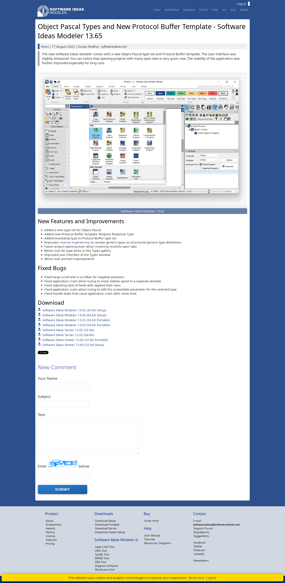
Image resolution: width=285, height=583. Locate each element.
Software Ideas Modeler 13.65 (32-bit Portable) (76, 320)
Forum (203, 10)
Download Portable (107, 524)
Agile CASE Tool (104, 547)
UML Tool (101, 550)
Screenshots (53, 524)
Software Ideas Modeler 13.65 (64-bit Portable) (76, 325)
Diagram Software (106, 566)
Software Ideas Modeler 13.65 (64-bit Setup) (74, 315)
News (157, 10)
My (224, 10)
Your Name (47, 378)
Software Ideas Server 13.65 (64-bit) (68, 335)
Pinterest (199, 550)
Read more (196, 578)
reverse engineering (74, 242)
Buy (233, 10)
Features (51, 540)
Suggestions (201, 536)
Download (172, 10)
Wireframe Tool (105, 569)
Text (41, 414)
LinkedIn (199, 554)
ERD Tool (100, 562)
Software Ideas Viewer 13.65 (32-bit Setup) (73, 345)
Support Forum (203, 528)
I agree (211, 578)
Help (215, 10)
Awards (50, 528)
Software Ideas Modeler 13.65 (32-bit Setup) (74, 310)
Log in (241, 4)
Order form (151, 521)
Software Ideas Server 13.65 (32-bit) (68, 330)
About (244, 10)
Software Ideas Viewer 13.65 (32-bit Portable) (75, 340)
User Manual (152, 535)
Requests (189, 10)
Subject (44, 396)
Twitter (197, 546)
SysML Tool (102, 554)
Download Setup (105, 521)
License (50, 536)
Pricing (50, 543)
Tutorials (149, 539)
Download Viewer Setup (110, 532)
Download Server (106, 528)
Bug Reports (201, 532)
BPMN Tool (102, 558)
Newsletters (201, 560)
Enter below (63, 466)
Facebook (199, 542)
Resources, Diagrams (157, 543)
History (50, 532)
